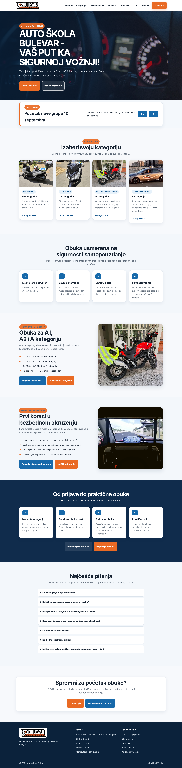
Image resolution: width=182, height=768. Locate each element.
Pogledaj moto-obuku (32, 380)
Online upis (159, 5)
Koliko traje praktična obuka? (56, 640)
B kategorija (127, 739)
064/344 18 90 (83, 747)
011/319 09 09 (82, 739)
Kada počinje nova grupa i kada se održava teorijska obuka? (71, 621)
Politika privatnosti (130, 752)
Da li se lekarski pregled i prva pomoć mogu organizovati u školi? (73, 649)
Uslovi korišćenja (155, 763)
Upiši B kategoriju (66, 464)
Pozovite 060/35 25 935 (100, 703)
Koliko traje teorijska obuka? (56, 630)
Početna (69, 5)
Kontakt (146, 5)
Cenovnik (124, 5)
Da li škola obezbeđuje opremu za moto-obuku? (65, 602)
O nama (135, 5)
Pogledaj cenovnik (105, 546)
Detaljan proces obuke (78, 546)
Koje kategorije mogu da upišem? (58, 592)
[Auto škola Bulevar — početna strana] (27, 5)
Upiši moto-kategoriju (61, 380)
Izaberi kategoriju (53, 86)
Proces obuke (97, 5)
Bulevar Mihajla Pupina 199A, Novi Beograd (96, 734)
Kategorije (81, 5)
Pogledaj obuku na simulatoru (36, 464)
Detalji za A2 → (66, 215)
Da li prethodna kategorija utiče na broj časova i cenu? (68, 611)
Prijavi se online (30, 86)
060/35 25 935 (83, 743)
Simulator (112, 5)
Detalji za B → (138, 218)
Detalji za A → (101, 215)
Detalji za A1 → (29, 215)
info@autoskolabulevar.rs (87, 752)
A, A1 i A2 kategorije (130, 734)
